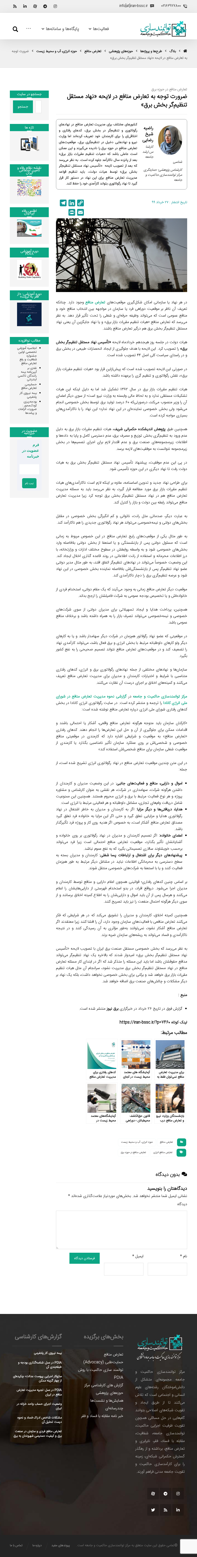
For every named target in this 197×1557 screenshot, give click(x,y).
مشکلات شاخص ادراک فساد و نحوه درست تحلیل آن (40, 1420)
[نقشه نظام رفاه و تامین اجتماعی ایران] (29, 187)
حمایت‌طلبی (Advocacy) (103, 1362)
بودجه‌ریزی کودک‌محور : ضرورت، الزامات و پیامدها (27, 407)
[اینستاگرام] (55, 6)
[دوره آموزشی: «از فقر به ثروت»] (29, 314)
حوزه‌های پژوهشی (109, 1393)
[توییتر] (153, 1510)
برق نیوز (112, 1009)
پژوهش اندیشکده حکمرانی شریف (140, 429)
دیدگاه (182, 1204)
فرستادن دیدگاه (84, 1258)
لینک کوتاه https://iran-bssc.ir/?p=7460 (153, 1022)
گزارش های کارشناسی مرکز (103, 1385)
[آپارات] (35, 6)
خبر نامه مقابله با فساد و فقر (102, 1416)
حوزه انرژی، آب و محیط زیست (137, 1142)
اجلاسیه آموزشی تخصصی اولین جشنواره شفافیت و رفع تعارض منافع (27, 356)
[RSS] (15, 6)
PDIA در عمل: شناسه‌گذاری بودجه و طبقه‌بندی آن (40, 1365)
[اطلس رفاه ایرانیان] (29, 228)
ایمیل (137, 1256)
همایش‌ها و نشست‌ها (106, 1401)
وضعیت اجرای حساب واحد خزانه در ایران (39, 1406)
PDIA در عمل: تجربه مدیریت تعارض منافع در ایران (39, 1392)
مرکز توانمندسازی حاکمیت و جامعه (160, 696)
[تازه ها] (29, 143)
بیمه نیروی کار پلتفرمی (28, 395)
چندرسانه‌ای (114, 1408)
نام (183, 1256)
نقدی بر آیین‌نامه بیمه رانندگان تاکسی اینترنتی (27, 374)
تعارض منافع (95, 302)
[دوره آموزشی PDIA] (29, 270)
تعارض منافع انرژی (162, 1152)
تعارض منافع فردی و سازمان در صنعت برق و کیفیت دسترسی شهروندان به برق (37, 1433)
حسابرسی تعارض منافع (29, 386)
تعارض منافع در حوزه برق (133, 1152)
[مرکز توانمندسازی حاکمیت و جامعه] (163, 29)
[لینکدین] (25, 6)
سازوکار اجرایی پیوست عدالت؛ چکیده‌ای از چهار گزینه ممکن (37, 1378)
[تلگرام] (45, 6)
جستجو (23, 106)
